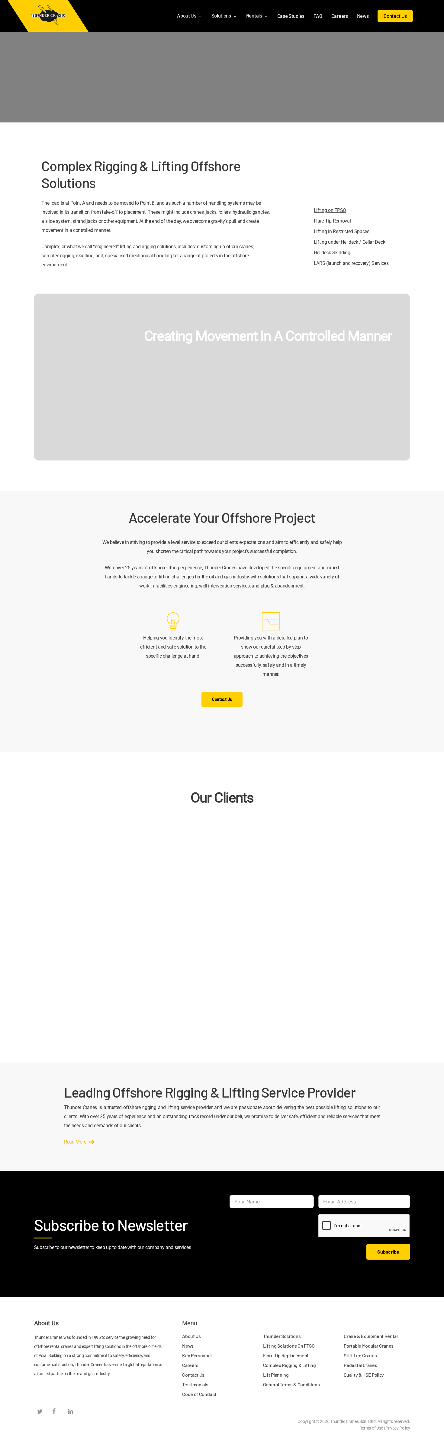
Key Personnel (197, 1355)
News (188, 1346)
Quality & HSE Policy (364, 1375)
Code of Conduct (199, 1394)
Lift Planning (276, 1375)
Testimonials (195, 1384)
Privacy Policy (397, 1428)
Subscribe (388, 1251)
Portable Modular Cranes (369, 1346)
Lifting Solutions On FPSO (289, 1346)
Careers (190, 1365)
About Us (191, 1336)
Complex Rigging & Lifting (289, 1365)
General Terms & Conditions (291, 1384)
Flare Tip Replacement (286, 1355)
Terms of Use (371, 1428)
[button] (222, 699)
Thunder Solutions (282, 1336)
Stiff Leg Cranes (360, 1355)
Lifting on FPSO (330, 210)
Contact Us (193, 1375)
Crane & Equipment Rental (370, 1336)
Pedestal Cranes (360, 1365)
